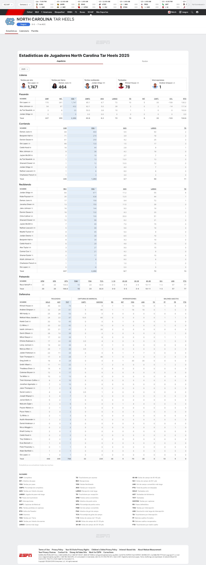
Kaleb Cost (24, 321)
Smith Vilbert (25, 364)
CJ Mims (23, 325)
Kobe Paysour (25, 196)
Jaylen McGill (25, 155)
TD (130, 99)
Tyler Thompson (26, 357)
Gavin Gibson (25, 333)
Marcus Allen (25, 349)
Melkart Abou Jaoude (28, 317)
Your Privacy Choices (47, 552)
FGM (76, 281)
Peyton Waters (25, 408)
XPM (42, 281)
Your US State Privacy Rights (77, 550)
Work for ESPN (95, 552)
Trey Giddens (25, 439)
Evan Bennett (25, 443)
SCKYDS (99, 302)
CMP (47, 99)
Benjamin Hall (25, 136)
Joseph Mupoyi (26, 396)
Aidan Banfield (25, 451)
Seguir (23, 24)
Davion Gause (25, 140)
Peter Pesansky (26, 447)
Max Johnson (25, 106)
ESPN (15, 12)
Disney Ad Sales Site (78, 552)
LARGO (114, 99)
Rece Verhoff (25, 285)
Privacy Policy (57, 550)
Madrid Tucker (25, 232)
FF (165, 302)
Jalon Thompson (26, 388)
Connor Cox (24, 251)
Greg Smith (24, 361)
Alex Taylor (24, 247)
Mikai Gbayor (25, 337)
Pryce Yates (24, 412)
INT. (60, 99)
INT (143, 99)
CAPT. (156, 99)
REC (65, 189)
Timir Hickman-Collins (28, 380)
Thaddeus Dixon (26, 368)
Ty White (23, 415)
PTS (184, 281)
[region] (111, 108)
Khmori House (25, 306)
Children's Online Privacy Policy (104, 550)
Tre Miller (23, 376)
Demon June (25, 132)
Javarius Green (26, 204)
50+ (161, 281)
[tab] (61, 61)
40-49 (148, 281)
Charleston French (27, 175)
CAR (65, 128)
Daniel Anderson (26, 423)
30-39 (136, 281)
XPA (54, 281)
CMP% (87, 99)
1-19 (113, 281)
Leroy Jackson (25, 345)
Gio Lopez (24, 102)
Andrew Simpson (26, 310)
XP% (66, 281)
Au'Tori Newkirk (26, 110)
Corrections (108, 552)
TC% (101, 281)
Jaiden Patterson (26, 353)
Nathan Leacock (26, 171)
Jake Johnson (25, 208)
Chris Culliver (25, 216)
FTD (184, 302)
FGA (90, 281)
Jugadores (61, 61)
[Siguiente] (189, 4)
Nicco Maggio (25, 427)
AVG (102, 99)
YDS (72, 99)
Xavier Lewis (25, 392)
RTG (184, 99)
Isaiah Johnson (26, 329)
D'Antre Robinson (26, 341)
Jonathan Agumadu (27, 384)
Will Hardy (24, 313)
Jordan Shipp (25, 114)
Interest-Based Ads (127, 550)
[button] (192, 12)
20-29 (124, 281)
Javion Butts (25, 400)
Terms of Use (44, 550)
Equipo (145, 61)
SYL (171, 99)
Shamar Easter (25, 255)
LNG (172, 281)
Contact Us (63, 552)
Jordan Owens (25, 236)
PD (112, 302)
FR (175, 302)
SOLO (48, 302)
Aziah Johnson (25, 259)
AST (58, 302)
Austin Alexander (26, 419)
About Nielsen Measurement (149, 550)
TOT (67, 302)
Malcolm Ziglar (25, 404)
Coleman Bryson (26, 372)
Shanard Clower (26, 163)
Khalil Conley (25, 431)
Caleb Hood (24, 147)
